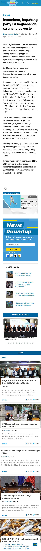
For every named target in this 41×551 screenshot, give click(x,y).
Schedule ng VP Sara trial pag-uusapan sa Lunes (16, 496)
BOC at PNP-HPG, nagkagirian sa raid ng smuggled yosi (20, 540)
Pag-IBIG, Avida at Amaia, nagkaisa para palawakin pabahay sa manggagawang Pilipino (19, 381)
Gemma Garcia (8, 501)
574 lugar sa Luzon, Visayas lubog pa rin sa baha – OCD (19, 425)
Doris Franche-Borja (10, 34)
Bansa (6, 15)
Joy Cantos (7, 430)
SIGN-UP (13, 250)
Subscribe (34, 3)
